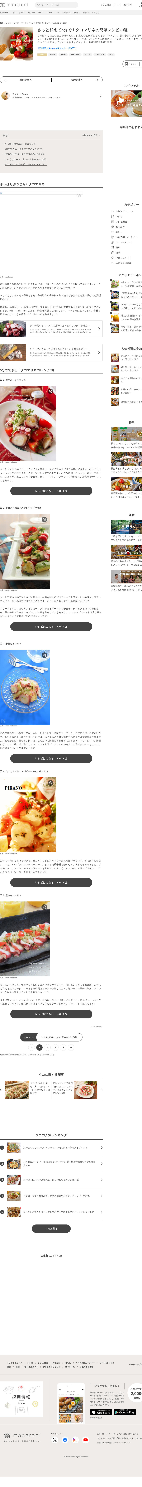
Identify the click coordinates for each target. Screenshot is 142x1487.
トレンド (117, 5)
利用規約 (108, 1443)
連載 (18, 1367)
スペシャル (70, 1367)
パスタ (57, 13)
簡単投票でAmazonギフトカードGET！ (57, 48)
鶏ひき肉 (31, 13)
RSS (119, 1438)
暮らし (68, 1363)
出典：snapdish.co (6, 277)
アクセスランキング (51, 1367)
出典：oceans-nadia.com (8, 462)
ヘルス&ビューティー (85, 1363)
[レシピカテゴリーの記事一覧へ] (42, 54)
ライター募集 (122, 1434)
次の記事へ (77, 79)
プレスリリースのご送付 (106, 1438)
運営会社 (100, 1443)
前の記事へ (26, 79)
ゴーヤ (49, 13)
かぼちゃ (86, 13)
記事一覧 (100, 1434)
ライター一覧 (110, 1434)
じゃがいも (66, 13)
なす (14, 13)
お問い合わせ (133, 1434)
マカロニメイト (31, 1367)
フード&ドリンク (107, 1363)
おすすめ (128, 5)
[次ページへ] (71, 1047)
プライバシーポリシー (121, 1443)
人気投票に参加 (86, 1367)
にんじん (95, 13)
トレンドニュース (14, 1363)
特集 (9, 1367)
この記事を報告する (96, 1026)
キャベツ (22, 13)
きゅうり (76, 13)
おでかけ (56, 1363)
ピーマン (40, 13)
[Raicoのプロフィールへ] (51, 96)
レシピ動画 (106, 5)
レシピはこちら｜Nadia (49, 491)
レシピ (30, 1363)
